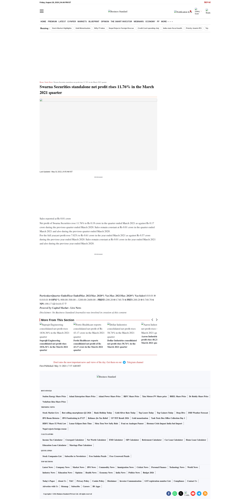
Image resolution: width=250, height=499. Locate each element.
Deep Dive (180, 412)
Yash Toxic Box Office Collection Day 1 (168, 418)
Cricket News (142, 467)
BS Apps (96, 486)
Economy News (106, 472)
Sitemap (64, 486)
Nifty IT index (99, 28)
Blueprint (94, 21)
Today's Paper (49, 480)
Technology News (176, 467)
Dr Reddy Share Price (198, 396)
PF (158, 21)
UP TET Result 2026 (120, 418)
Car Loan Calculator (174, 439)
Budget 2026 (148, 472)
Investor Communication (130, 480)
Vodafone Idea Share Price (54, 401)
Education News (65, 472)
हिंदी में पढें (207, 2)
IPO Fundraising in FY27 (73, 418)
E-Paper (72, 21)
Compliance (179, 480)
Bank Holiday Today (103, 412)
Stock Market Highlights (62, 28)
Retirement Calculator (152, 439)
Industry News (49, 472)
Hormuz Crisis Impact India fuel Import (164, 423)
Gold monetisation (140, 418)
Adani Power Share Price (110, 396)
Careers (86, 486)
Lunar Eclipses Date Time (80, 423)
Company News (63, 467)
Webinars (139, 21)
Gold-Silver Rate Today (125, 412)
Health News (91, 472)
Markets (82, 21)
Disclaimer (112, 480)
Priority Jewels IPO (194, 28)
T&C (71, 480)
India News (49, 82)
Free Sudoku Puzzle (97, 456)
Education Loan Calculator (54, 445)
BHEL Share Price (178, 396)
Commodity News (106, 467)
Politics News (134, 472)
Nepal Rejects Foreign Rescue (121, 28)
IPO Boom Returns (51, 418)
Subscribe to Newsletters (75, 456)
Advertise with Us (50, 486)
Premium (52, 21)
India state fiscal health (172, 28)
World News (192, 467)
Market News (78, 467)
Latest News (48, 467)
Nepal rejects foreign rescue (55, 428)
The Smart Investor (121, 21)
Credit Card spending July (148, 28)
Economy (150, 21)
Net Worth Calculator (96, 439)
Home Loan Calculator (196, 439)
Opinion (105, 21)
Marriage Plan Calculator (80, 445)
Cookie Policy (98, 480)
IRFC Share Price (131, 396)
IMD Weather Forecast (198, 412)
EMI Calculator (116, 439)
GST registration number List (158, 480)
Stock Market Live (51, 412)
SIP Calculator (132, 439)
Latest (62, 21)
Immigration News (125, 467)
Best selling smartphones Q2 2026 (76, 412)
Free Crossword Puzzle (119, 456)
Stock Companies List (52, 456)
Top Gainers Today (165, 412)
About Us (62, 480)
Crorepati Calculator (75, 439)
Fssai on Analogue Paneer (132, 423)
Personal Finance (158, 467)
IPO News (91, 467)
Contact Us (192, 480)
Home (43, 21)
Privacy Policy (83, 480)
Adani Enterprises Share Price (82, 396)
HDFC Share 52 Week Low (54, 423)
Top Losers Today (146, 412)
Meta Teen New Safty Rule (106, 423)
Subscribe (75, 486)
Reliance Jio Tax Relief (98, 418)
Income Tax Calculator (52, 439)
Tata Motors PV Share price (154, 396)
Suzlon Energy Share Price (54, 396)
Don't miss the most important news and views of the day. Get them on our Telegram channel (98, 362)
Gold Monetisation (83, 28)
